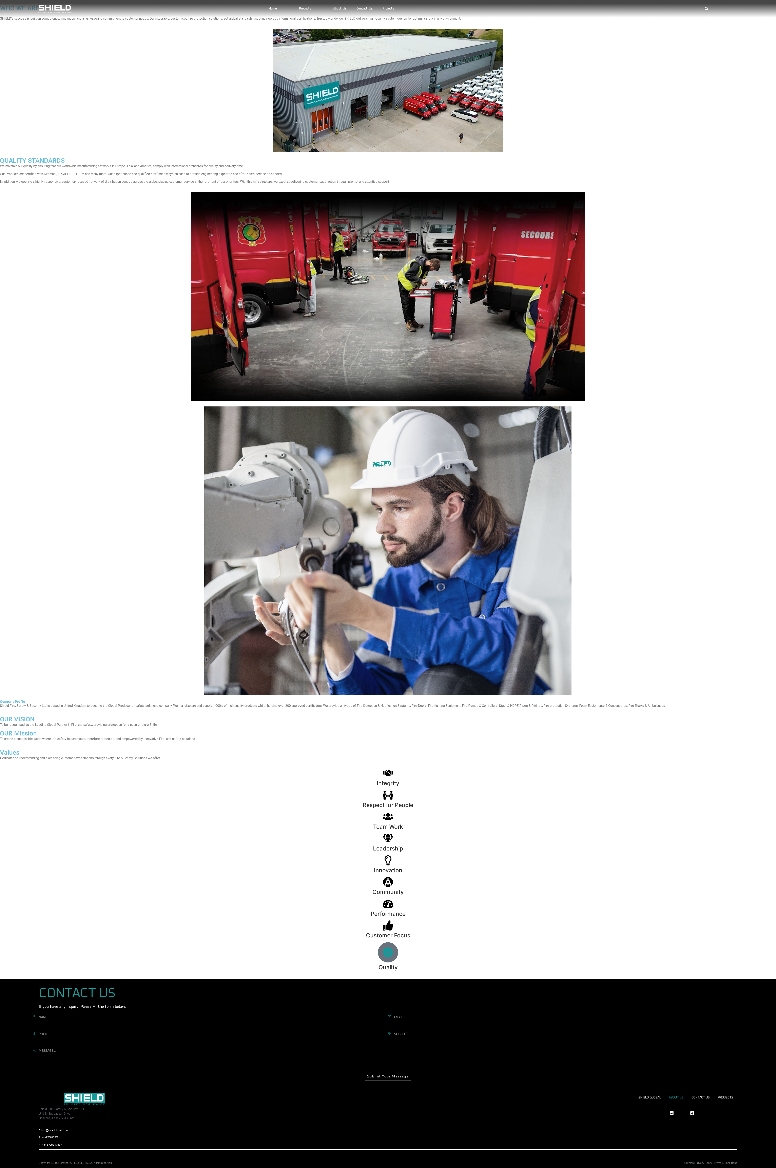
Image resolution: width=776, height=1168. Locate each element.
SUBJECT (401, 1034)
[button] (706, 8)
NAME (43, 1017)
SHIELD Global (649, 1097)
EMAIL (398, 1017)
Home (273, 8)
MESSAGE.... (48, 1050)
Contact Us (364, 8)
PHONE (44, 1034)
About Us (340, 8)
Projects (388, 8)
